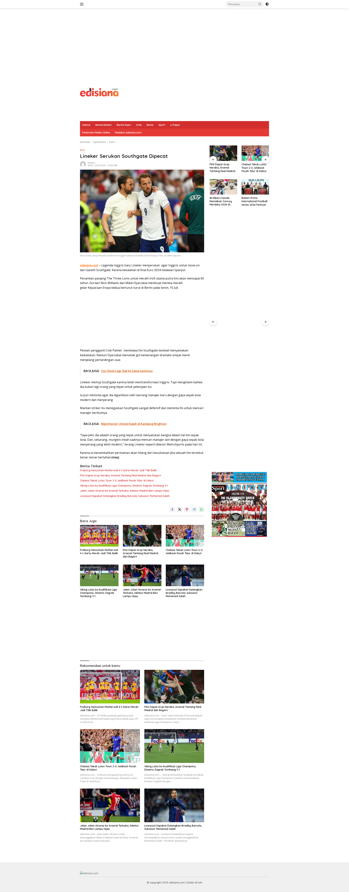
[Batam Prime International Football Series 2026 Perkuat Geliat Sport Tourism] (223, 187)
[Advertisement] (174, 37)
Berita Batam (103, 125)
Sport (162, 125)
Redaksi (91, 162)
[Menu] (82, 4)
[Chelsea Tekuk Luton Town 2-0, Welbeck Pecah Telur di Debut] (185, 536)
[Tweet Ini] (179, 509)
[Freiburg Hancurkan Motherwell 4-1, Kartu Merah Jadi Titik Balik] (99, 536)
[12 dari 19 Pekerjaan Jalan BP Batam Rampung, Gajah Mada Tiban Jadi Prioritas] (255, 187)
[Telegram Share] (194, 509)
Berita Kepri (124, 125)
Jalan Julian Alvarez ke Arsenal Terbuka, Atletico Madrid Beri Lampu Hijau (124, 490)
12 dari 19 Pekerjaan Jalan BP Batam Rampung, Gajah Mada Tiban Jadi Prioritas (254, 201)
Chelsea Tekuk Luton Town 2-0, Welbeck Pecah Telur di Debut (117, 480)
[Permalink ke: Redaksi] (83, 163)
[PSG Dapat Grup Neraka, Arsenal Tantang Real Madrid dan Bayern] (142, 536)
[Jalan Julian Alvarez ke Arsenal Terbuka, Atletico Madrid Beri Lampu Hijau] (142, 575)
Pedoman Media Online (96, 132)
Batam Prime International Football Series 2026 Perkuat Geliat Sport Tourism (222, 201)
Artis (139, 125)
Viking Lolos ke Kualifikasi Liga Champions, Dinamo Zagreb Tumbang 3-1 (124, 485)
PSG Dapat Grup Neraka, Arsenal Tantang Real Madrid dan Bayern (120, 475)
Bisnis (150, 125)
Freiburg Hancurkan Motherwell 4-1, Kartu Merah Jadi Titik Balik (118, 470)
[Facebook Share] (172, 509)
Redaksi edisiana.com (128, 132)
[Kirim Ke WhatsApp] (201, 509)
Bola (82, 149)
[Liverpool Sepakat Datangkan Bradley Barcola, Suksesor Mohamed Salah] (185, 575)
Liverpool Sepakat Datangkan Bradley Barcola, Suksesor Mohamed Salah (125, 496)
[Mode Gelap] (267, 4)
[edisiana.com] (99, 91)
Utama (86, 125)
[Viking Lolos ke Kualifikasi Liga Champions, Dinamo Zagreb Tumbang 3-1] (99, 575)
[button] (260, 4)
